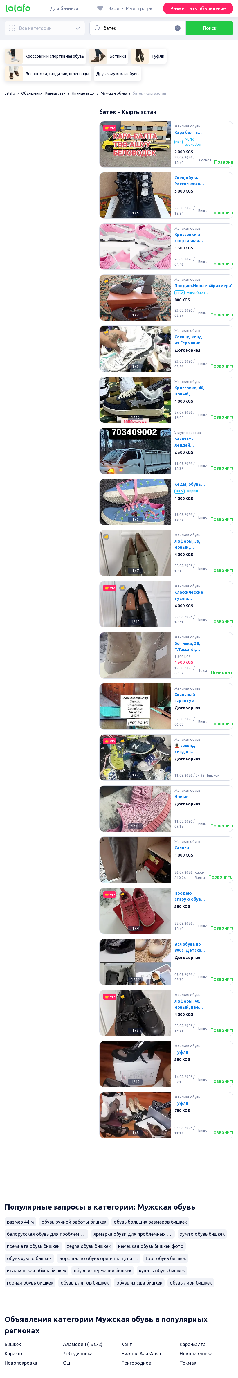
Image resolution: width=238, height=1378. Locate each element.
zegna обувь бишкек (89, 1246)
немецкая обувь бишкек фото (150, 1246)
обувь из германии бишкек (102, 1270)
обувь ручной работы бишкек (74, 1221)
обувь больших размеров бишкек (150, 1221)
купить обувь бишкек (162, 1270)
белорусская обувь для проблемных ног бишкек (47, 1234)
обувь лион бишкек (191, 1282)
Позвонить (222, 212)
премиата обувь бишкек (33, 1246)
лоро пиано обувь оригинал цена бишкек (99, 1258)
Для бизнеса (64, 8)
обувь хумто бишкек (29, 1258)
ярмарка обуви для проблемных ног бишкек (134, 1234)
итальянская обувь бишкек (36, 1270)
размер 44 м (20, 1221)
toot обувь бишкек (166, 1258)
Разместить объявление (198, 8)
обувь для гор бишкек (85, 1282)
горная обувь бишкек (30, 1282)
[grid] (166, 657)
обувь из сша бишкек (139, 1282)
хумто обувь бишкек (202, 1234)
